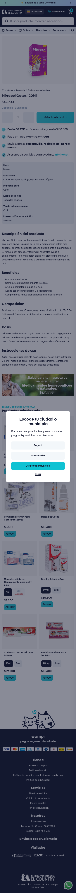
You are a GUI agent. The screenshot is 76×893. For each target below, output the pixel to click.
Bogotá (38, 445)
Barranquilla (38, 455)
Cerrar (38, 474)
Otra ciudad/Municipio (38, 466)
